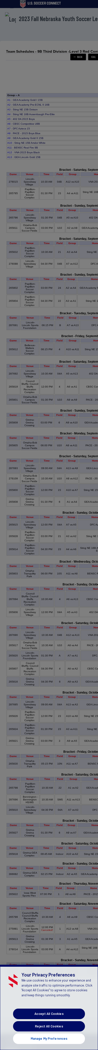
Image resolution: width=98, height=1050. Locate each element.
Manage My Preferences (49, 1038)
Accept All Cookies (48, 1014)
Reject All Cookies (49, 1026)
